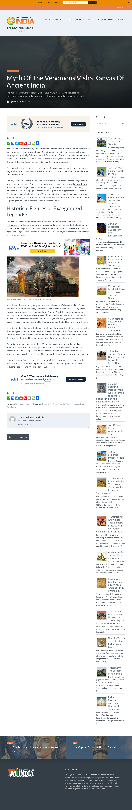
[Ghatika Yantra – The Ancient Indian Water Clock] (102, 647)
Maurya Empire (80, 404)
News (68, 19)
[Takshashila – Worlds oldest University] (102, 621)
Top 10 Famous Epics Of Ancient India (116, 428)
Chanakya (69, 404)
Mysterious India (16, 102)
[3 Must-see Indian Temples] (102, 204)
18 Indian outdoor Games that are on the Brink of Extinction (116, 357)
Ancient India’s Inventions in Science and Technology (116, 261)
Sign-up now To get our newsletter (48, 2)
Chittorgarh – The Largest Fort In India (115, 670)
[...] (119, 162)
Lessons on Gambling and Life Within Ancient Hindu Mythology (116, 584)
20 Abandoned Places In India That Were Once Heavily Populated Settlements (110, 486)
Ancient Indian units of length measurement (116, 555)
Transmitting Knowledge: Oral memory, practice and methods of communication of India (109, 524)
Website (31, 424)
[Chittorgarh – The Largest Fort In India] (102, 677)
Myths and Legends (106, 19)
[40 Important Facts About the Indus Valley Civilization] (102, 328)
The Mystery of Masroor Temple (115, 141)
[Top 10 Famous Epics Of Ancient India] (102, 434)
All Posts (22, 424)
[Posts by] (8, 102)
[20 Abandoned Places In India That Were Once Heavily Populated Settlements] (102, 487)
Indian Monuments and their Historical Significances (115, 703)
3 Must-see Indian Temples (116, 196)
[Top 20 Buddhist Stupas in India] (102, 461)
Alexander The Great (49, 404)
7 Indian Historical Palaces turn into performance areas (109, 231)
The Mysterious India (20, 27)
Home (47, 19)
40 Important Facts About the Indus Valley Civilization (115, 324)
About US (57, 19)
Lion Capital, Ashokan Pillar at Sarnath (95, 747)
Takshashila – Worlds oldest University (115, 614)
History (79, 19)
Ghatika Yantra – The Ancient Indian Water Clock (116, 642)
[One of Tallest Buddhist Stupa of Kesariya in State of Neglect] (102, 295)
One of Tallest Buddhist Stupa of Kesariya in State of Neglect (116, 292)
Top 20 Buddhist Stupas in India (116, 454)
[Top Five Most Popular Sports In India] (102, 177)
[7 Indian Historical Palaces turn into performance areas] (102, 233)
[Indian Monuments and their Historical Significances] (102, 706)
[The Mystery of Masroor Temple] (102, 147)
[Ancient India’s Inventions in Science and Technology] (102, 266)
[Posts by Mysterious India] (12, 420)
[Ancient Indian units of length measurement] (102, 561)
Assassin (61, 404)
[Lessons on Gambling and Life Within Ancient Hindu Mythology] (102, 588)
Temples (120, 19)
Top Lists (90, 19)
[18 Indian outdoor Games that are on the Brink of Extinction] (102, 360)
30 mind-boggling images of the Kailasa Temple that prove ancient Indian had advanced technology (110, 392)
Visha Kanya (11, 407)
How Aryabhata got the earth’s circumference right (37, 747)
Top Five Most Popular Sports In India (116, 170)
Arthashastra (13, 225)
